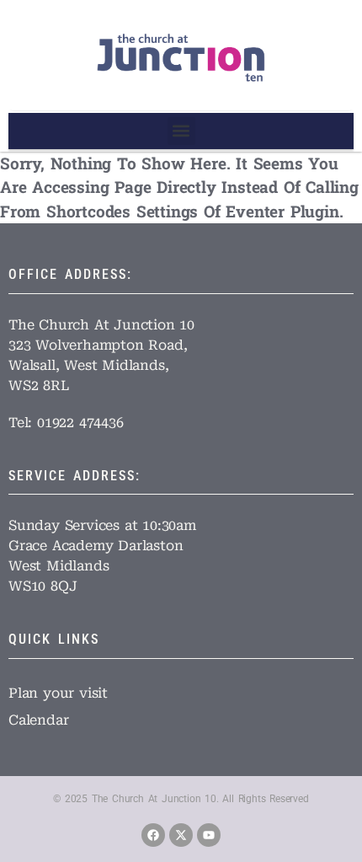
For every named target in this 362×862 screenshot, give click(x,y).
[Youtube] (209, 835)
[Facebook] (153, 835)
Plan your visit (58, 693)
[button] (181, 131)
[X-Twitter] (181, 835)
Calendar (38, 720)
